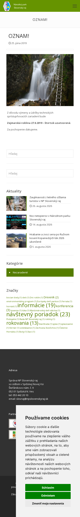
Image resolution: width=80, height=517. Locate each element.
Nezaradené (20, 272)
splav (57, 324)
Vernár (14, 328)
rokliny (50, 319)
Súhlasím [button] (48, 487)
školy (23, 331)
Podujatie (12, 319)
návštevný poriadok (38, 314)
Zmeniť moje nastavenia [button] (48, 503)
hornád (11, 306)
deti (25, 297)
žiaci (31, 331)
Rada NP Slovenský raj (32, 319)
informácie (36, 305)
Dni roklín (36, 297)
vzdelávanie (27, 328)
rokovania (22, 323)
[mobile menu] (74, 6)
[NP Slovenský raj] (15, 6)
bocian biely (14, 297)
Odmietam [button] (48, 495)
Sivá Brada (45, 324)
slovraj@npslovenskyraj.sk (32, 399)
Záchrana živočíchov (47, 328)
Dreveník (51, 297)
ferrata (67, 301)
